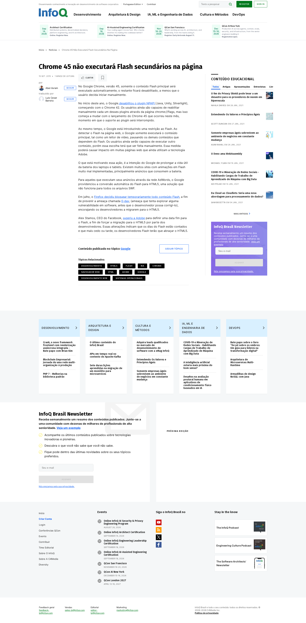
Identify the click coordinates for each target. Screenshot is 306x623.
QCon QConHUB (191, 438)
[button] (239, 262)
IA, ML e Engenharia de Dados (170, 14)
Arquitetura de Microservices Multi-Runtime (242, 362)
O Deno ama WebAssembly (226, 153)
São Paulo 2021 (221, 486)
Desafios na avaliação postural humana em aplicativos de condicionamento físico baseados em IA (197, 382)
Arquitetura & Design (124, 14)
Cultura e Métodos (214, 14)
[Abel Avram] (41, 88)
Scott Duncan (219, 124)
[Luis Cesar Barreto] (41, 99)
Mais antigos (241, 214)
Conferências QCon (49, 530)
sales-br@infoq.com (75, 610)
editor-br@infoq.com (97, 611)
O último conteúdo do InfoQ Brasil (103, 344)
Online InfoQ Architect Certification (124, 532)
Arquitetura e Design (99, 328)
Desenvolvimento (87, 14)
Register (244, 4)
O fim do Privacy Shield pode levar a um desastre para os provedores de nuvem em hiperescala (236, 97)
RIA (142, 266)
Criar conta (45, 518)
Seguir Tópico (174, 248)
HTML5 (114, 266)
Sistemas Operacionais (129, 278)
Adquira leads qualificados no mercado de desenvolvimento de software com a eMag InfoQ (153, 346)
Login (42, 524)
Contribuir (44, 541)
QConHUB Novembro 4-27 (180, 486)
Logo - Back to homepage (53, 12)
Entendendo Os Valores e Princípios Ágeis (235, 114)
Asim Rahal (217, 144)
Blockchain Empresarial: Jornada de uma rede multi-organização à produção (59, 362)
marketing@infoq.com (127, 610)
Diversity (43, 564)
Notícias (53, 50)
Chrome (157, 266)
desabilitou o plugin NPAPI (137, 103)
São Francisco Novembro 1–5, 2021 (233, 490)
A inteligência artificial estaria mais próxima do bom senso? (197, 365)
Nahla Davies (218, 105)
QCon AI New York (114, 572)
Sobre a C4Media (48, 558)
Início (41, 50)
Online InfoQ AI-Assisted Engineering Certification (125, 553)
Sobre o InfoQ (47, 553)
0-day (125, 201)
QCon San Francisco (115, 563)
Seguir (70, 88)
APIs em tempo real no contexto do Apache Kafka (105, 355)
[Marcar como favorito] (102, 77)
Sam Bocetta (218, 202)
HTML (111, 272)
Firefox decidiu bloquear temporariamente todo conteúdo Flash (136, 197)
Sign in (261, 4)
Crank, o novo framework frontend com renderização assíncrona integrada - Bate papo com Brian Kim (59, 346)
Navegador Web (90, 272)
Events (42, 536)
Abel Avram (52, 88)
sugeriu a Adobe (134, 218)
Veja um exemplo (69, 428)
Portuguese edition (132, 4)
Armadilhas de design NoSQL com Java (243, 375)
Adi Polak (216, 184)
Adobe (125, 272)
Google (126, 249)
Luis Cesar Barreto (51, 99)
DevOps (239, 14)
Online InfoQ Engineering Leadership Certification (125, 542)
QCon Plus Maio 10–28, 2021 (182, 490)
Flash (129, 266)
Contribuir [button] (151, 4)
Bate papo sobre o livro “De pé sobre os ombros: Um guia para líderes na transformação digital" (245, 346)
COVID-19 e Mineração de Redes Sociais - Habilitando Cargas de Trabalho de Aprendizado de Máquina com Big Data (235, 176)
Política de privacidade (207, 613)
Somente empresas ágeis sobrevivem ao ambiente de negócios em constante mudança (235, 136)
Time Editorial (46, 547)
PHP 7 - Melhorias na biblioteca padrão (55, 375)
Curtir (89, 78)
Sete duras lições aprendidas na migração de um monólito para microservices (106, 369)
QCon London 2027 (115, 580)
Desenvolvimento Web (94, 278)
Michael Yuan (219, 163)
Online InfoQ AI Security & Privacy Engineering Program (123, 522)
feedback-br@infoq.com (46, 611)
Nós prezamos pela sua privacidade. (234, 271)
